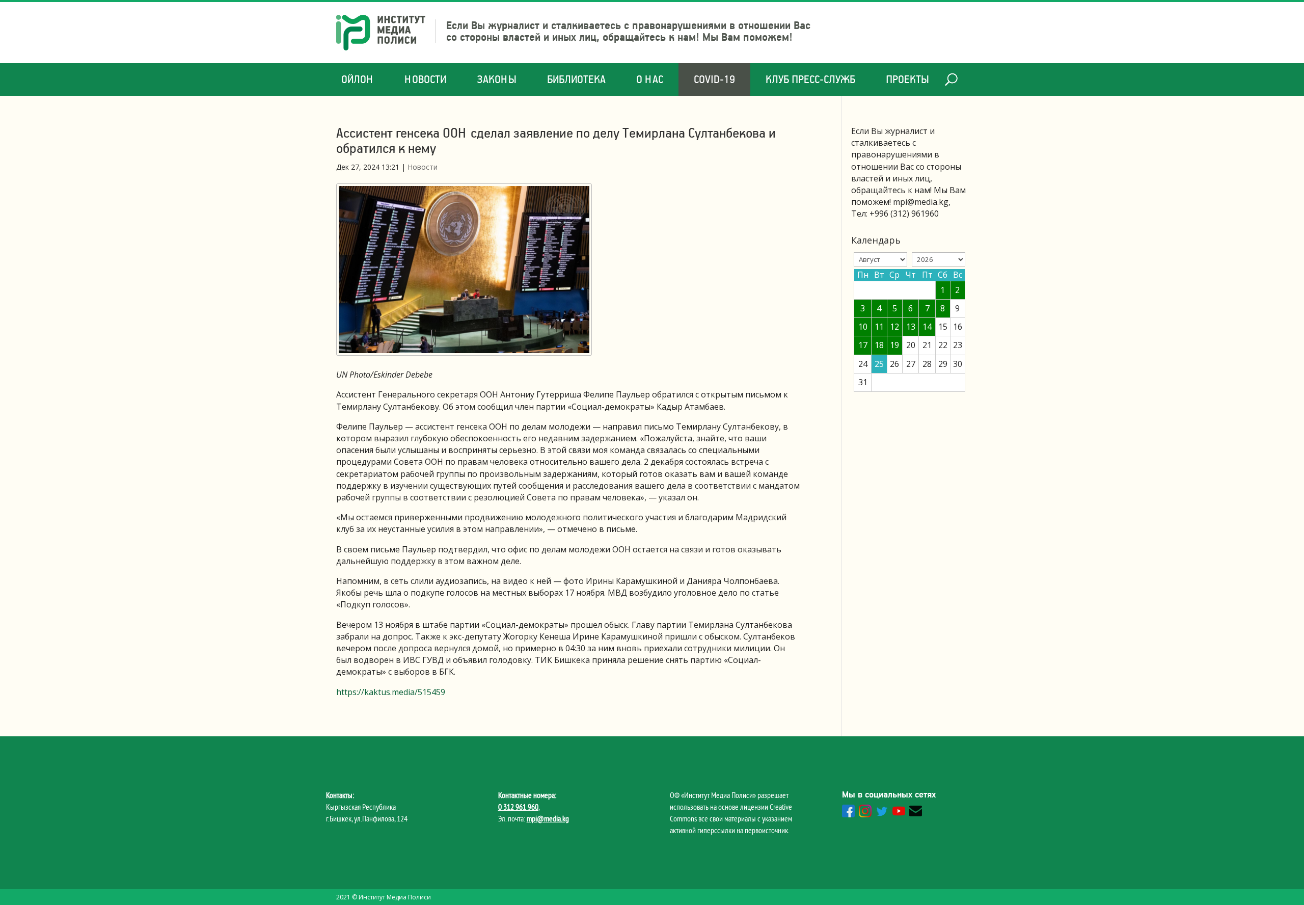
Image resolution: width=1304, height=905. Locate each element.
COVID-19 (714, 79)
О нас (649, 79)
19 (894, 345)
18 (879, 345)
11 (879, 326)
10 (862, 326)
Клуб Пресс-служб (810, 79)
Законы (497, 79)
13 (910, 326)
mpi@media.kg (548, 818)
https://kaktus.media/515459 (390, 692)
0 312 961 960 (518, 807)
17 (862, 345)
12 (894, 326)
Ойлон (357, 79)
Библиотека (576, 79)
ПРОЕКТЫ (907, 79)
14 (927, 326)
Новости (425, 79)
